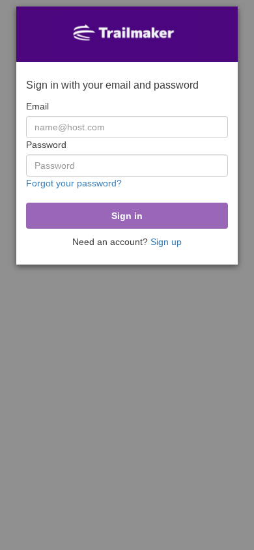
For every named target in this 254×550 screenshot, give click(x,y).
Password (46, 144)
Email (37, 106)
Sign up (166, 242)
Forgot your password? (74, 183)
